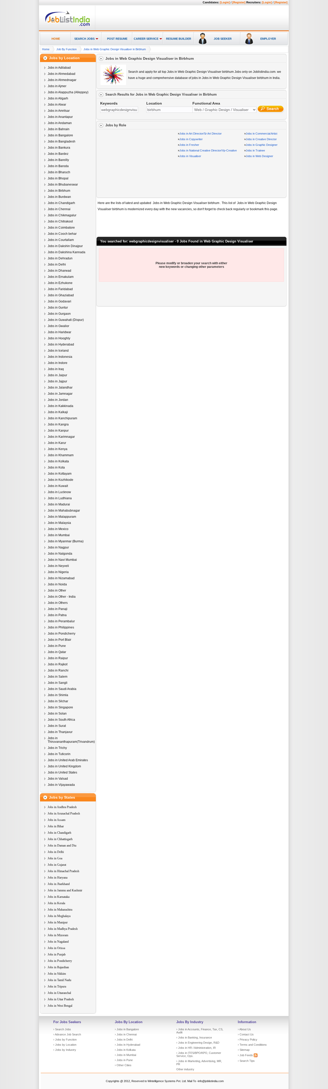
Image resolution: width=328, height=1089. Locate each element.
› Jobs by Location (64, 1044)
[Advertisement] (191, 18)
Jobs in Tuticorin (59, 754)
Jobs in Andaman (60, 123)
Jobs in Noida (57, 584)
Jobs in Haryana (57, 877)
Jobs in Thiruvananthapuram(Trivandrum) (71, 740)
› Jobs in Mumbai (125, 1054)
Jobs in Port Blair (59, 640)
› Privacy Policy (247, 1039)
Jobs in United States (62, 772)
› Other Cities (123, 1065)
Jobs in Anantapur (60, 117)
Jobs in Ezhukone (60, 283)
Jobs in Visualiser (190, 156)
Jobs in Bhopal (58, 178)
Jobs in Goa (55, 858)
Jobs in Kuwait (58, 486)
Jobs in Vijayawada (61, 785)
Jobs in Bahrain (58, 129)
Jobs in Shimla (58, 695)
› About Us (244, 1029)
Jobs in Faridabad (60, 289)
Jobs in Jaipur (57, 375)
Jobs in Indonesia (60, 357)
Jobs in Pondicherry (61, 633)
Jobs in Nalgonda (60, 553)
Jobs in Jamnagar (60, 393)
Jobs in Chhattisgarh (60, 839)
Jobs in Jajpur (57, 381)
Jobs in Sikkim (57, 973)
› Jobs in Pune (124, 1060)
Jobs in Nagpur (58, 547)
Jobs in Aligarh (58, 98)
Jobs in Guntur (58, 307)
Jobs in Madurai (59, 504)
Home (56, 38)
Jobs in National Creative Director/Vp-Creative (208, 150)
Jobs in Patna (57, 615)
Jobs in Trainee (255, 150)
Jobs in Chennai (59, 209)
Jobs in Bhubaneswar (63, 184)
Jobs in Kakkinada (60, 406)
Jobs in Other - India (62, 596)
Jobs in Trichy (57, 748)
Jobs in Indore (57, 363)
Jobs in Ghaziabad (61, 295)
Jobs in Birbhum (59, 190)
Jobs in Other (57, 590)
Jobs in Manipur (58, 922)
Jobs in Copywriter (191, 139)
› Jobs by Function (65, 1039)
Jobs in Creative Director (261, 139)
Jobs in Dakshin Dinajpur (65, 246)
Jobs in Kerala (56, 903)
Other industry (185, 1069)
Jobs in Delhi (57, 264)
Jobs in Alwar (57, 104)
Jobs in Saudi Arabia (62, 689)
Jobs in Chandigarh (61, 203)
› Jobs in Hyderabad (127, 1044)
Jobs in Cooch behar (62, 234)
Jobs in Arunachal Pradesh (64, 813)
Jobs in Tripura (57, 986)
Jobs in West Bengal (60, 1005)
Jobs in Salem (57, 676)
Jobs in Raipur (58, 658)
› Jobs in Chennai (126, 1034)
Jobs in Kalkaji (58, 412)
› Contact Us (246, 1034)
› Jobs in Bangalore (127, 1029)
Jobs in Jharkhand (59, 884)
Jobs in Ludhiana (60, 498)
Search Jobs (84, 38)
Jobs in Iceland (58, 350)
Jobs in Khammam (61, 455)
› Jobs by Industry (64, 1049)
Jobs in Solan (57, 713)
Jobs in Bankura (59, 147)
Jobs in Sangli (57, 683)
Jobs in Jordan (58, 400)
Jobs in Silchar (58, 701)
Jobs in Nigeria (58, 572)
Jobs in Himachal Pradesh (63, 871)
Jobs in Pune (57, 646)
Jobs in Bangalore (60, 135)
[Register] (238, 2)
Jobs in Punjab (57, 954)
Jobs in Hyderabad (61, 344)
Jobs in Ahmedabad (61, 74)
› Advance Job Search (67, 1034)
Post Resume (117, 38)
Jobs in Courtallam (61, 240)
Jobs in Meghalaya (59, 916)
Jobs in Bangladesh (61, 141)
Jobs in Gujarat (57, 865)
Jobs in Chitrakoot (60, 221)
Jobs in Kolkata (58, 461)
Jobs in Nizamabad (61, 578)
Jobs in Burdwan (59, 197)
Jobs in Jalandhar (60, 387)
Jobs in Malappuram (62, 516)
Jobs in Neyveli (58, 566)
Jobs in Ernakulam (61, 277)
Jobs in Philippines (61, 627)
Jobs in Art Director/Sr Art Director (200, 133)
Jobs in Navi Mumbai (62, 560)
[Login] (225, 2)
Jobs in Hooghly (59, 338)
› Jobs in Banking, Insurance (194, 1037)
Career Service (146, 38)
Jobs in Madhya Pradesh (63, 929)
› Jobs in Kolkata (125, 1049)
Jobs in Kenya (57, 449)
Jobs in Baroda (58, 166)
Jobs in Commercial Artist (261, 133)
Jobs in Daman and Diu (62, 845)
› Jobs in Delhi (123, 1039)
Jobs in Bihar (56, 826)
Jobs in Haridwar (59, 332)
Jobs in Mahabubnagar (64, 510)
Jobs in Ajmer (57, 86)
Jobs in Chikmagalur (62, 215)
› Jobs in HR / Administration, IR (196, 1047)
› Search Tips (246, 1060)
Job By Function (66, 49)
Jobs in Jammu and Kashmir (65, 890)
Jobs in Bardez (58, 154)
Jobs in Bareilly (58, 160)
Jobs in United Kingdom (64, 766)
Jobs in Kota (56, 467)
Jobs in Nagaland (58, 941)
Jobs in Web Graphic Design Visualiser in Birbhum (115, 49)
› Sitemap (244, 1049)
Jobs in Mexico (58, 529)
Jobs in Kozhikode (60, 480)
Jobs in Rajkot (57, 664)
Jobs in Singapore (60, 707)
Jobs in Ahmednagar (62, 80)
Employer (268, 38)
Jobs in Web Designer (259, 156)
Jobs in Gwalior (58, 326)
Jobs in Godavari (59, 301)
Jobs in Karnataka (58, 897)
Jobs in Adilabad (59, 67)
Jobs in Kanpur (58, 430)
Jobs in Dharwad (59, 270)
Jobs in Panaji (57, 609)
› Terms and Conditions (252, 1044)
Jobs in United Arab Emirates (68, 760)
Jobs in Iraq (56, 369)
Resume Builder (178, 38)
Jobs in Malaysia (59, 523)
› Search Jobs (62, 1029)
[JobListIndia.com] (67, 25)
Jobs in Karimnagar (61, 437)
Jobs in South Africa (61, 719)
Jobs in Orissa (56, 948)
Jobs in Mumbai (59, 535)
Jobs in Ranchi (58, 670)
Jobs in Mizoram (58, 935)
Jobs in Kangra (58, 424)
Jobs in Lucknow (59, 492)
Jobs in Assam (56, 820)
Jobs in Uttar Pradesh (61, 999)
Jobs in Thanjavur (60, 732)
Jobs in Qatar (57, 652)
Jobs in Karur (57, 443)
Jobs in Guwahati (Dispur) (66, 320)
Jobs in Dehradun (60, 258)
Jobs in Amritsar (59, 111)
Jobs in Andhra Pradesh (62, 807)
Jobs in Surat (57, 726)
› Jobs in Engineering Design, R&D (197, 1042)
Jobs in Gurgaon (59, 313)
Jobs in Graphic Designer (262, 144)
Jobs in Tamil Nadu (59, 980)
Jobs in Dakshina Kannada (66, 252)
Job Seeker (223, 38)
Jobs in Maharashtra (60, 909)
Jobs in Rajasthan (58, 967)
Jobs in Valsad (58, 778)
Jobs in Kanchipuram (62, 418)
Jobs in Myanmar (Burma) (66, 541)
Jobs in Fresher (189, 144)
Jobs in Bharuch (59, 172)
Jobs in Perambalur (61, 621)
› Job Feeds (246, 1055)
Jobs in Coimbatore (61, 227)
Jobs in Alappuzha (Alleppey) (68, 92)
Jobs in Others (58, 603)
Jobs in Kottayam (59, 473)
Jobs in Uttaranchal (59, 993)
